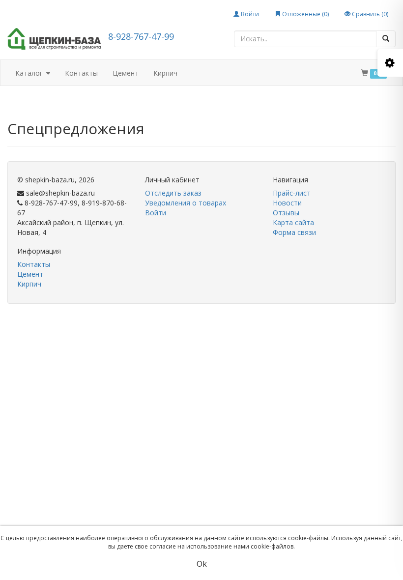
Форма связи (294, 232)
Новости (287, 202)
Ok (202, 563)
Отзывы (286, 212)
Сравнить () (369, 14)
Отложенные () (305, 14)
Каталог (30, 73)
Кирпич (165, 73)
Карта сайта (293, 222)
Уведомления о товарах (185, 202)
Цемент (126, 73)
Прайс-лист (292, 193)
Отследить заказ (173, 193)
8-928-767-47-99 (141, 36)
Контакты (81, 73)
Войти (249, 14)
